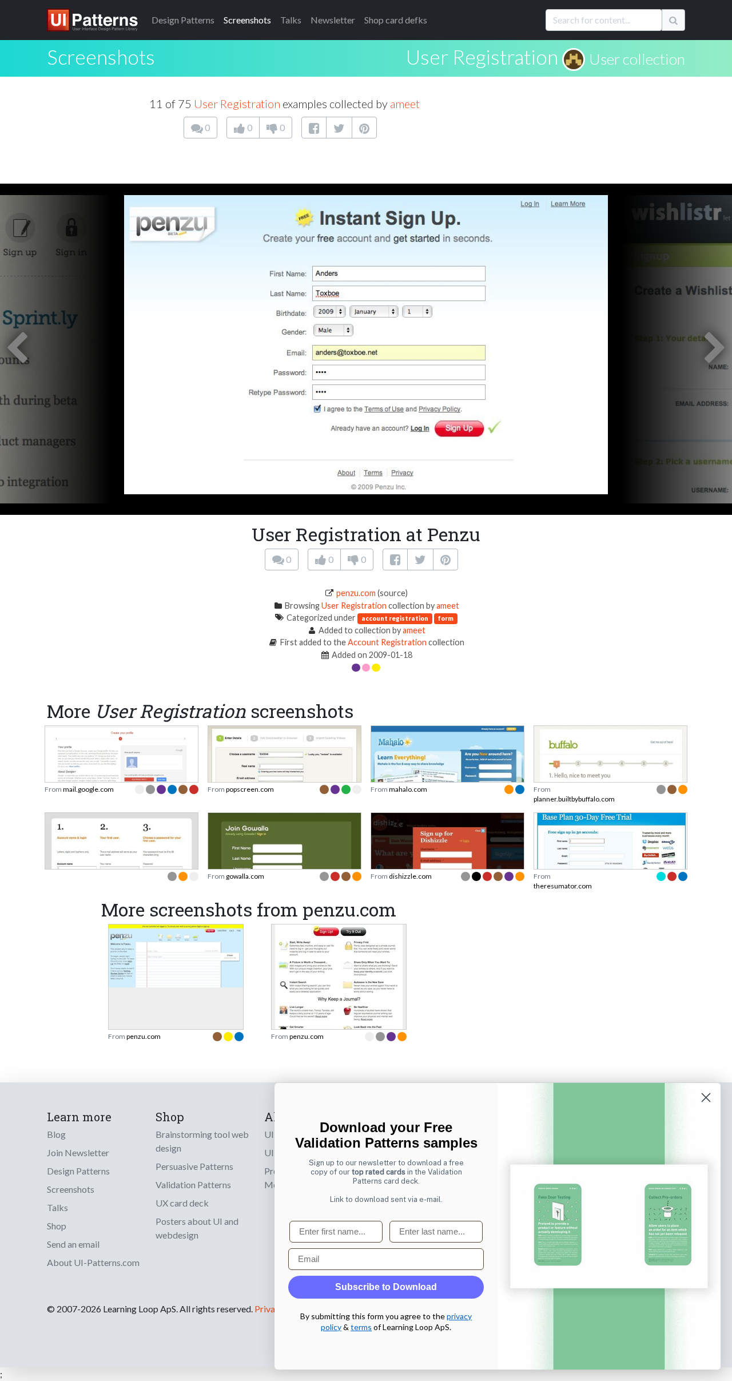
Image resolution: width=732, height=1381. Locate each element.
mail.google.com (88, 789)
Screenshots (247, 19)
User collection (637, 59)
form (445, 618)
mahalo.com (408, 789)
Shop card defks (395, 19)
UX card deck (182, 1202)
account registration (394, 618)
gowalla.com (245, 876)
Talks (290, 19)
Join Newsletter (78, 1152)
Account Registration (387, 642)
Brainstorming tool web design (202, 1141)
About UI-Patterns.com (93, 1262)
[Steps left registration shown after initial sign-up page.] (121, 762)
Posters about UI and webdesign (197, 1228)
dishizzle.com (410, 876)
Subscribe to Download (386, 1287)
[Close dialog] (706, 1098)
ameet (405, 103)
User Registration (482, 57)
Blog (56, 1134)
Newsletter (333, 19)
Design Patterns (78, 1170)
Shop (56, 1225)
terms (361, 1327)
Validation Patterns (193, 1184)
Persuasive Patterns (194, 1166)
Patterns (183, 19)
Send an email (73, 1244)
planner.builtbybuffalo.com (574, 799)
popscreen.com (250, 789)
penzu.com (356, 593)
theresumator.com (563, 886)
